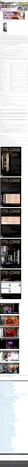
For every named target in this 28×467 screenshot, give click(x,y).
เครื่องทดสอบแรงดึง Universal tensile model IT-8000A (5, 384)
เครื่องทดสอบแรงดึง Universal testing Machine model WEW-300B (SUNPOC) (7, 428)
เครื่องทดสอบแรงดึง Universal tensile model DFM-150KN (5, 440)
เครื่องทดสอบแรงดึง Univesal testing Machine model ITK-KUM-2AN (7, 450)
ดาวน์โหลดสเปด (2, 33)
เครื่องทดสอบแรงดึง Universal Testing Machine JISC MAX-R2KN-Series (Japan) (8, 415)
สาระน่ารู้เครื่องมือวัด (12, 457)
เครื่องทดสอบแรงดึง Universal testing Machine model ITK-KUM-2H (6, 449)
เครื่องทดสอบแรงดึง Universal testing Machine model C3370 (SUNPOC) (7, 430)
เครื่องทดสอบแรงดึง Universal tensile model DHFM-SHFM (6, 438)
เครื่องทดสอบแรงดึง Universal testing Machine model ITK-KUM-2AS (7, 451)
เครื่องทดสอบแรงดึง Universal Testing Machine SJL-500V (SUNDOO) (7, 413)
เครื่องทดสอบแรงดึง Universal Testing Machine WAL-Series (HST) (6, 405)
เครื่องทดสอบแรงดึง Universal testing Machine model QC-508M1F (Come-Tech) (8, 436)
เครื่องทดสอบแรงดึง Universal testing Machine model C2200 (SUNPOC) (7, 431)
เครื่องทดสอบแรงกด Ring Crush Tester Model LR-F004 (5, 388)
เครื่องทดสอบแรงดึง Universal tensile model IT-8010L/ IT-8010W (6, 386)
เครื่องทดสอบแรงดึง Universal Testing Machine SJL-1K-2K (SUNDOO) (7, 412)
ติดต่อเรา (21, 457)
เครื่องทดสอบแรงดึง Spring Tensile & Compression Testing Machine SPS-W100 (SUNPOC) (9, 398)
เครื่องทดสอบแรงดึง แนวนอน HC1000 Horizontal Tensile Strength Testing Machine (8, 389)
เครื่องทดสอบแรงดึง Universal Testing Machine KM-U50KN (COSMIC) (7, 391)
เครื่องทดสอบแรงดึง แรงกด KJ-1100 (3, 423)
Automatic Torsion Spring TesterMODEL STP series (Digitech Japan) (7, 399)
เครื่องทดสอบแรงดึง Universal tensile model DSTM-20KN (6, 444)
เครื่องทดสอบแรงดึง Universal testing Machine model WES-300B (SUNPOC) (7, 427)
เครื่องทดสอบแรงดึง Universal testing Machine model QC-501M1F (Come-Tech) (8, 402)
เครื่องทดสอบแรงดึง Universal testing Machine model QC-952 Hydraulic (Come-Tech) (8, 401)
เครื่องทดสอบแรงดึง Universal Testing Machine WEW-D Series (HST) (7, 408)
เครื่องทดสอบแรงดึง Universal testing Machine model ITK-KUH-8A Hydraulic (7, 448)
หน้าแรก (1, 457)
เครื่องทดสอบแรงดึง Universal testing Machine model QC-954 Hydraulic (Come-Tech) (8, 432)
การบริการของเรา (8, 457)
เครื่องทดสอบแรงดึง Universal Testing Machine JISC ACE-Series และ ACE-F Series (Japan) (9, 418)
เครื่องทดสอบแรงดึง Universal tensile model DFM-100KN (5, 441)
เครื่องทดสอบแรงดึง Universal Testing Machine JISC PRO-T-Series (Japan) (7, 417)
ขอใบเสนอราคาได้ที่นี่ (25, 457)
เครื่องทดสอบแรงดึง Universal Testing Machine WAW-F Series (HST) (7, 406)
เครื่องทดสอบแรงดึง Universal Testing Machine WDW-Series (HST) (6, 410)
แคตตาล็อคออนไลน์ (18, 457)
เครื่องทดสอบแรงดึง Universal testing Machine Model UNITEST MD (7, 425)
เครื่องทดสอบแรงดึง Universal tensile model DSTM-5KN (5, 445)
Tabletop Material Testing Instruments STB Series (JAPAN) (6, 403)
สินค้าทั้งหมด (4, 457)
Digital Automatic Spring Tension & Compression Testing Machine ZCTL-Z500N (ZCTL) (9, 396)
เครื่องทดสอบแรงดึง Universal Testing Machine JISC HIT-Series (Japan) (7, 422)
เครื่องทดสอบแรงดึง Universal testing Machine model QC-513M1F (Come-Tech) (8, 435)
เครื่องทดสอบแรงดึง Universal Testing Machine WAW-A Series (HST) (7, 407)
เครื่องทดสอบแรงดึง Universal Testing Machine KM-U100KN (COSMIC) (7, 390)
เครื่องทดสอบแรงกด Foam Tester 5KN (4, 446)
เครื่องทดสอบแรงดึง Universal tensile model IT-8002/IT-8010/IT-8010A (7, 385)
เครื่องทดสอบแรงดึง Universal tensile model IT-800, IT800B (6, 383)
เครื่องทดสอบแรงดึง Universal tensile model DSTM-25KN (6, 443)
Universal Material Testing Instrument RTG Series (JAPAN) (6, 404)
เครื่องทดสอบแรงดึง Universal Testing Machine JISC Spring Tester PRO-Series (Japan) (9, 420)
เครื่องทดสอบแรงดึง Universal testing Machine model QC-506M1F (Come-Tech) (8, 433)
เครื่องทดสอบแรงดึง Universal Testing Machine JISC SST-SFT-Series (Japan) (8, 414)
